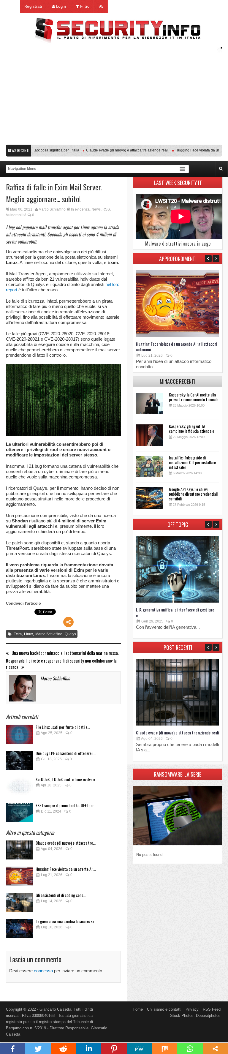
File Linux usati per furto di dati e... (63, 727)
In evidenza (80, 209)
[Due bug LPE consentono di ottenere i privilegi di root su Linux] (19, 762)
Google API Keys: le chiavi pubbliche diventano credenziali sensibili (193, 494)
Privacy (192, 1009)
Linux (28, 634)
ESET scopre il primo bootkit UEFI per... (66, 805)
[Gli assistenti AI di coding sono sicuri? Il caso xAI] (19, 904)
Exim (18, 634)
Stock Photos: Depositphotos (195, 1015)
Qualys (70, 634)
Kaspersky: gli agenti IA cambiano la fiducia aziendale (191, 428)
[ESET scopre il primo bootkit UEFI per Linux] (19, 814)
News (96, 209)
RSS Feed (212, 1009)
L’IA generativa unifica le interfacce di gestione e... (175, 612)
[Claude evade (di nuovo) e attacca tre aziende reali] (19, 851)
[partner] (114, 138)
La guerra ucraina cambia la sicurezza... (66, 921)
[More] (68, 622)
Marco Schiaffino (52, 209)
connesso (43, 970)
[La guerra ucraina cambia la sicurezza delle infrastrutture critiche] (19, 930)
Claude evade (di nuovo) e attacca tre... (66, 843)
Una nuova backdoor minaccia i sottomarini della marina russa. (65, 653)
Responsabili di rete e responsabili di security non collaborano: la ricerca (61, 664)
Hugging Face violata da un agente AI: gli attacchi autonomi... (176, 347)
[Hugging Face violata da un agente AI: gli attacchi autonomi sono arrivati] (19, 878)
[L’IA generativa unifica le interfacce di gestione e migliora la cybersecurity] (177, 601)
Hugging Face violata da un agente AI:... (66, 869)
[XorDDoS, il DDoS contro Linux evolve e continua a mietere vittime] (19, 788)
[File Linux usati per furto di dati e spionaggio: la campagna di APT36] (19, 736)
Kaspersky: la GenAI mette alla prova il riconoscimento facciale (193, 396)
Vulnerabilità (16, 215)
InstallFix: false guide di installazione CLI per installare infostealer (192, 462)
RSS (106, 209)
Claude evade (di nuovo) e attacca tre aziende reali (117, 150)
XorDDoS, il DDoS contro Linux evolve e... (67, 779)
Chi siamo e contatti (164, 1009)
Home (138, 1009)
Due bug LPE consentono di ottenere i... (66, 753)
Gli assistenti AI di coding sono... (61, 895)
